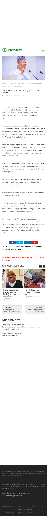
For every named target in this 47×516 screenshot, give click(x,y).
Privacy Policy (10, 512)
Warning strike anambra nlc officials (11, 311)
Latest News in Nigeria (17, 84)
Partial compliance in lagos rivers (36, 311)
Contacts (29, 512)
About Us (20, 512)
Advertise (38, 512)
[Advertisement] (23, 23)
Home (4, 84)
